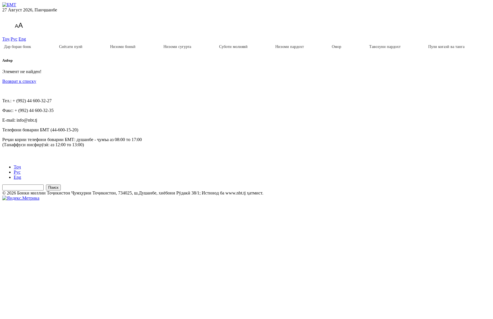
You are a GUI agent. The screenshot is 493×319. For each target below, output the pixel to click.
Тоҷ (5, 39)
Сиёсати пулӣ (70, 47)
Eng (22, 39)
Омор (336, 47)
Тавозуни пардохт (385, 47)
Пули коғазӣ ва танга (446, 47)
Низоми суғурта (177, 47)
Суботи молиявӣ (233, 47)
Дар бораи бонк (17, 47)
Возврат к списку (19, 81)
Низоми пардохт (289, 47)
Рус (14, 39)
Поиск (53, 187)
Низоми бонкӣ (123, 47)
